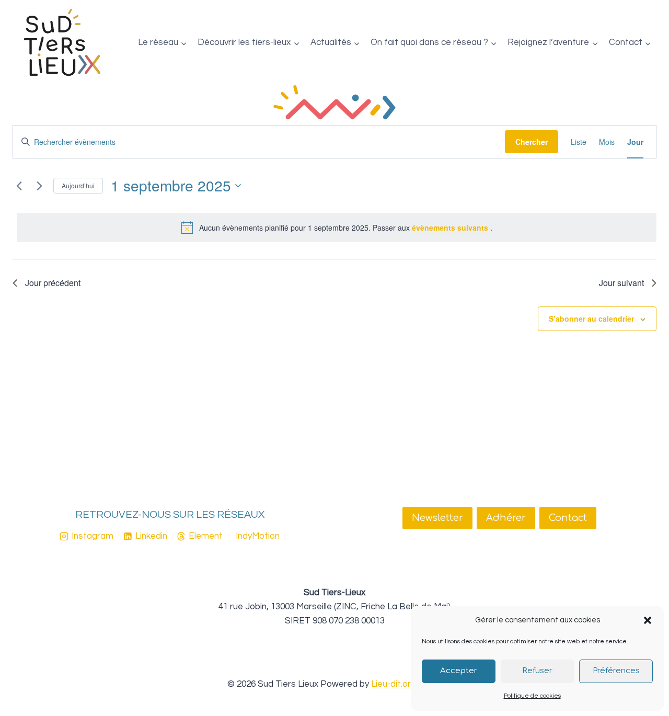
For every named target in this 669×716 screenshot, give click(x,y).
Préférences (616, 670)
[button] (647, 620)
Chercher (531, 142)
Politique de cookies (532, 695)
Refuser (537, 670)
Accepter (458, 670)
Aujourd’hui (78, 185)
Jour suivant (621, 283)
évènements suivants (451, 227)
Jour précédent (52, 283)
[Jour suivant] (39, 185)
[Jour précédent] (19, 185)
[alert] (336, 227)
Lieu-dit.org (393, 684)
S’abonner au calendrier (591, 318)
